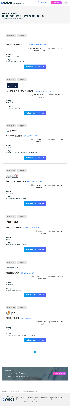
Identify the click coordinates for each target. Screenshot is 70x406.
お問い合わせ (58, 373)
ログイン (43, 3)
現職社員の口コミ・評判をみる (35, 67)
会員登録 (56, 3)
